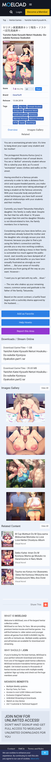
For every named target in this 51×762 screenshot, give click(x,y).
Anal (15, 107)
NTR (15, 123)
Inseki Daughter (20, 115)
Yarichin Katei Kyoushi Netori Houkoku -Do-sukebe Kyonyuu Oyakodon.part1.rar (25, 355)
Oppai (22, 123)
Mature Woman (36, 118)
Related (26, 134)
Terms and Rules (36, 749)
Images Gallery (35, 130)
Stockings (30, 123)
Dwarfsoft (17, 95)
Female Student (35, 107)
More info (35, 759)
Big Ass (22, 107)
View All (44, 388)
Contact (11, 749)
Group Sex (18, 111)
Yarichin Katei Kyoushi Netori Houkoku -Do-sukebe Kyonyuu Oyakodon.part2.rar (25, 375)
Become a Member (37, 11)
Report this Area (25, 331)
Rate (38, 89)
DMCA (21, 749)
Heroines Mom (31, 111)
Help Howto (25, 322)
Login (19, 12)
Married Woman (20, 118)
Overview (13, 130)
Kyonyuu (33, 115)
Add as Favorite (25, 313)
